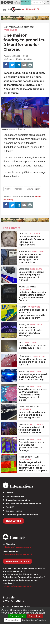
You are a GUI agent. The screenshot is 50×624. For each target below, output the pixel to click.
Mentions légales (14, 511)
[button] (43, 2)
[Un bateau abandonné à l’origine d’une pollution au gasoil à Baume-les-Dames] (9, 290)
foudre (8, 189)
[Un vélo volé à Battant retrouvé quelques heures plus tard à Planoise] (9, 273)
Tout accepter (17, 616)
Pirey (21, 342)
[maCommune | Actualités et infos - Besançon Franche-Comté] (16, 9)
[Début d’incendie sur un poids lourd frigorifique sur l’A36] (9, 360)
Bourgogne (24, 251)
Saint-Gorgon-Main (28, 407)
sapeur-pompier (33, 189)
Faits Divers (10, 30)
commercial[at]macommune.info (18, 554)
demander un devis (17, 561)
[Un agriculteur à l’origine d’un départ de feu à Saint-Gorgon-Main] (9, 410)
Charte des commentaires (18, 500)
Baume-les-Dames (27, 287)
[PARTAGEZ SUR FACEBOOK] (6, 65)
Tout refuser (35, 616)
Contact (9, 493)
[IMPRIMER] (30, 65)
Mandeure (23, 424)
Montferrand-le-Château (18, 27)
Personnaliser (12, 620)
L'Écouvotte (25, 356)
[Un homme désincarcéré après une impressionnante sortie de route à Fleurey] (9, 310)
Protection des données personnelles (23, 503)
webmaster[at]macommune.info (18, 586)
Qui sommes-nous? (15, 496)
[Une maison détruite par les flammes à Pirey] (9, 346)
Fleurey (22, 307)
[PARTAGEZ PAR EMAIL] (24, 65)
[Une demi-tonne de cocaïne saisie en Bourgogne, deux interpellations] (9, 255)
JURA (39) (22, 234)
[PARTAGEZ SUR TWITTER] (12, 65)
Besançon (23, 269)
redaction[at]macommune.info (17, 547)
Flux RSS (10, 507)
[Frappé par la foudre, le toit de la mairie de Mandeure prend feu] (9, 428)
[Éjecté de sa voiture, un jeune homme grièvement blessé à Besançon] (9, 443)
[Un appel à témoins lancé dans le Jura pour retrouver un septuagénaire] (9, 237)
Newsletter (13, 521)
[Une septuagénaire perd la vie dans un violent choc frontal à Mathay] (9, 375)
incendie (18, 189)
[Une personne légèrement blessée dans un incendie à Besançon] (9, 328)
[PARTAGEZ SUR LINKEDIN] (18, 65)
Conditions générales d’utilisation (22, 514)
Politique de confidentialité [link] (34, 620)
